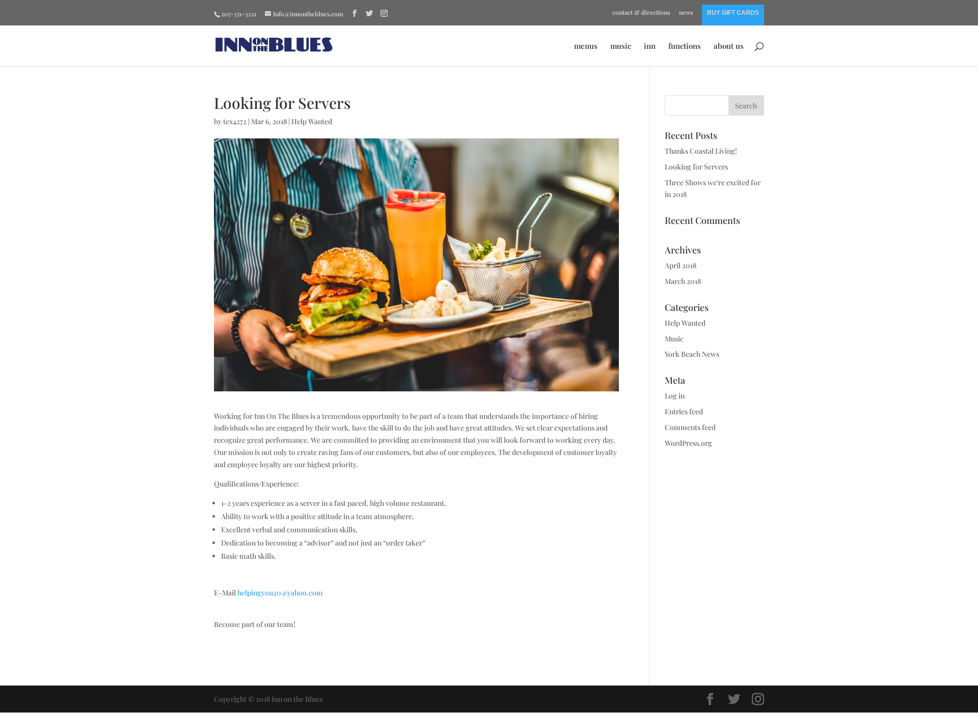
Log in (675, 396)
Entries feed (684, 411)
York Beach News (692, 354)
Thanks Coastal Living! (701, 151)
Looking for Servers (696, 167)
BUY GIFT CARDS (733, 13)
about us (729, 46)
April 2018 (680, 265)
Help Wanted (311, 121)
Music (674, 339)
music (620, 46)
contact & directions (641, 12)
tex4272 (235, 121)
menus (585, 46)
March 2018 (683, 281)
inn (650, 46)
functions (684, 46)
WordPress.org (688, 443)
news (686, 12)
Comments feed (690, 427)
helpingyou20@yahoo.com (280, 592)
